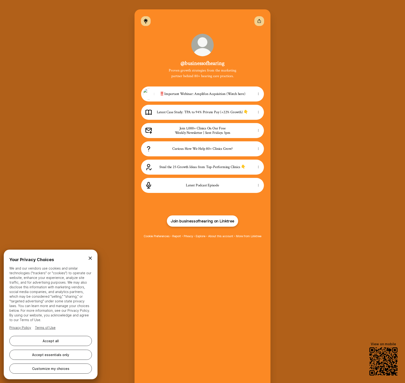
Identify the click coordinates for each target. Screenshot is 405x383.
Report (176, 236)
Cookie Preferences (156, 236)
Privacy (188, 236)
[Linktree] (145, 21)
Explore (200, 236)
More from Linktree (248, 236)
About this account (220, 236)
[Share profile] (259, 21)
